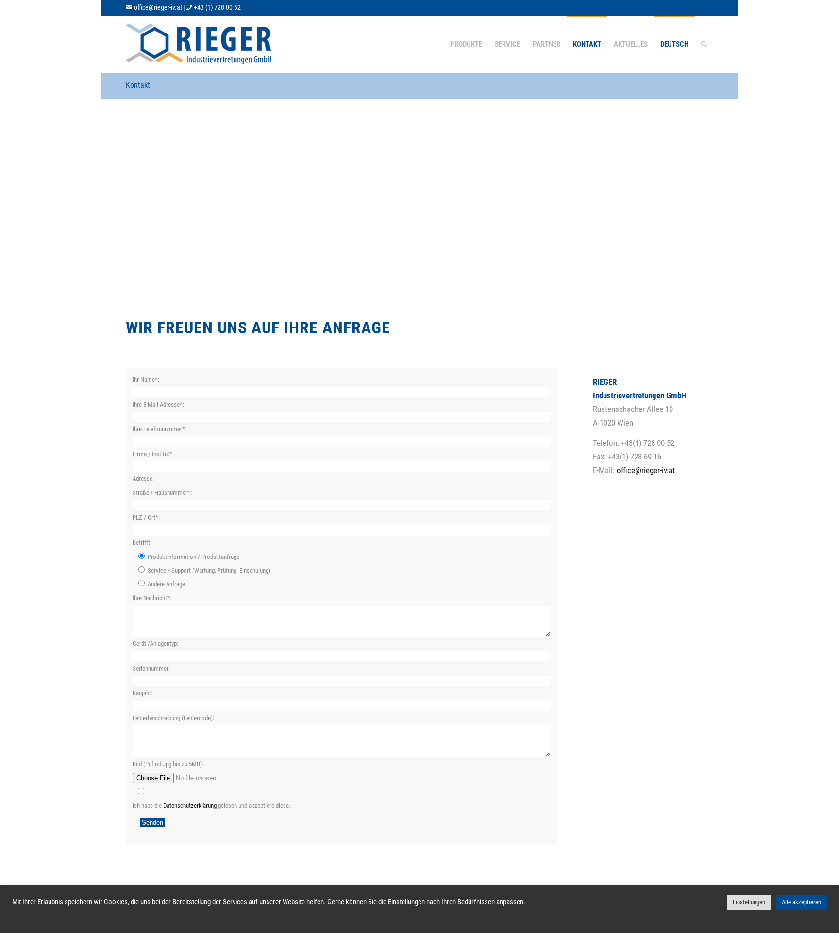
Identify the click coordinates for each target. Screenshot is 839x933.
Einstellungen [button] (749, 902)
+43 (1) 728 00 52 (217, 7)
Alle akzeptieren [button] (801, 902)
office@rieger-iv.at (158, 7)
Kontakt (138, 85)
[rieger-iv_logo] (200, 44)
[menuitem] (466, 44)
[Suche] (704, 44)
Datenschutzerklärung (190, 805)
